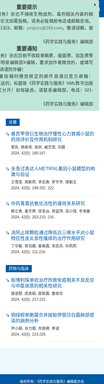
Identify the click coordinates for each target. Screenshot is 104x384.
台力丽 (30, 328)
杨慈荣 (26, 147)
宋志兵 (57, 246)
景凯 (14, 147)
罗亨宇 (57, 182)
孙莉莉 (71, 246)
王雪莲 (16, 182)
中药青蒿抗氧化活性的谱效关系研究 (48, 203)
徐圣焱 (43, 211)
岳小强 (71, 211)
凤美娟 (30, 293)
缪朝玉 (71, 182)
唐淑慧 (16, 293)
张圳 (38, 147)
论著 (13, 122)
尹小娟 (16, 328)
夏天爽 (30, 211)
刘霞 (61, 147)
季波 (55, 328)
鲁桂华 (57, 293)
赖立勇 (16, 211)
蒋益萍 (57, 211)
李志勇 (43, 182)
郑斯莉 (30, 182)
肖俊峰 (43, 328)
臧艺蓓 (49, 147)
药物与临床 (19, 268)
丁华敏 (16, 246)
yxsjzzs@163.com (44, 27)
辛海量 (84, 211)
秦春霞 (43, 246)
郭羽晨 (30, 246)
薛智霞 (43, 293)
